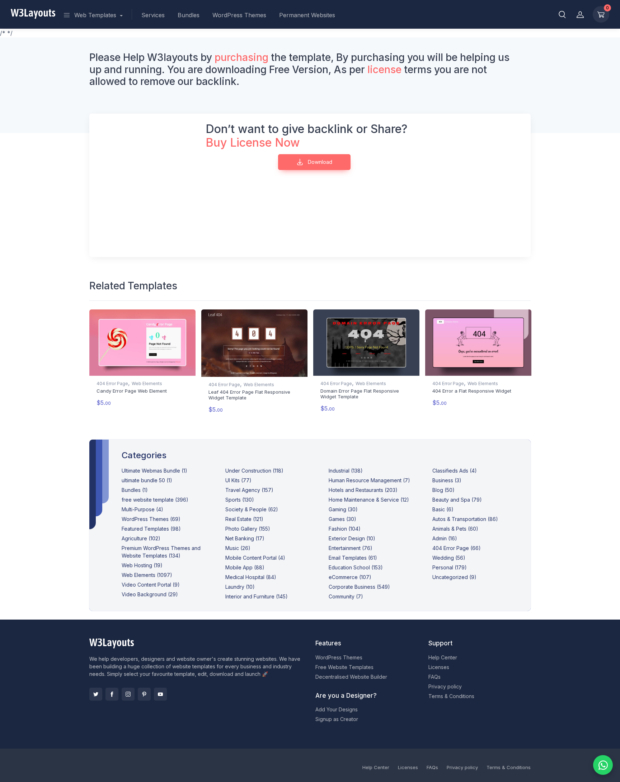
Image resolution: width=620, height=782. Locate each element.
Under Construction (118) (254, 471)
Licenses (438, 667)
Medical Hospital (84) (250, 577)
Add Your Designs (336, 709)
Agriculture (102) (141, 538)
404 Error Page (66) (456, 548)
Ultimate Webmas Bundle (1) (154, 471)
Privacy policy (445, 686)
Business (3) (446, 480)
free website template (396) (155, 500)
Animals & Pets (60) (455, 529)
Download (319, 161)
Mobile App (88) (244, 567)
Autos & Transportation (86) (465, 519)
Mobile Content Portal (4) (255, 558)
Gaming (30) (343, 509)
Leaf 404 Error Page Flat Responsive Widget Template (249, 395)
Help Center (442, 657)
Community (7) (346, 596)
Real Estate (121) (244, 519)
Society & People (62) (251, 509)
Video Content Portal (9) (151, 585)
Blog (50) (443, 490)
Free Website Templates (344, 667)
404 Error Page (112, 383)
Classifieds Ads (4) (454, 471)
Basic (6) (443, 509)
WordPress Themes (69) (151, 519)
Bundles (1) (135, 490)
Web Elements (147, 383)
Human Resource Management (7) (369, 480)
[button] (562, 14)
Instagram (128, 694)
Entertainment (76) (350, 548)
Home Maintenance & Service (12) (369, 500)
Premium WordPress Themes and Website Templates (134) (161, 552)
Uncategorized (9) (454, 577)
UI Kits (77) (238, 480)
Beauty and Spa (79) (457, 500)
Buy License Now (253, 143)
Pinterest (144, 694)
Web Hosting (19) (142, 565)
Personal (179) (449, 567)
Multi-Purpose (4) (142, 509)
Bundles (188, 15)
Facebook (111, 694)
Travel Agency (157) (249, 490)
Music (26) (237, 548)
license (384, 69)
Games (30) (342, 519)
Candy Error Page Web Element (132, 391)
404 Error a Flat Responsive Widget (471, 391)
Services (153, 15)
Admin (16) (444, 538)
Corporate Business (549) (359, 587)
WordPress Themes (239, 15)
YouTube (160, 694)
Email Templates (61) (353, 558)
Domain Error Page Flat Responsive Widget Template (359, 393)
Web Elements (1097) (147, 575)
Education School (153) (356, 567)
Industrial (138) (346, 471)
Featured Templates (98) (151, 529)
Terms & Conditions (451, 696)
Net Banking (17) (244, 538)
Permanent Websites (307, 15)
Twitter (95, 694)
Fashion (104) (345, 529)
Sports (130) (239, 500)
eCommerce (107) (350, 577)
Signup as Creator (336, 719)
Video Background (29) (150, 594)
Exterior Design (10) (352, 538)
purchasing (241, 57)
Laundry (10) (240, 587)
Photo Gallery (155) (247, 529)
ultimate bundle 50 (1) (147, 480)
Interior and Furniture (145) (256, 596)
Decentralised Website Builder (351, 677)
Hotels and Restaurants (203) (363, 490)
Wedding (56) (448, 558)
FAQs (434, 677)
